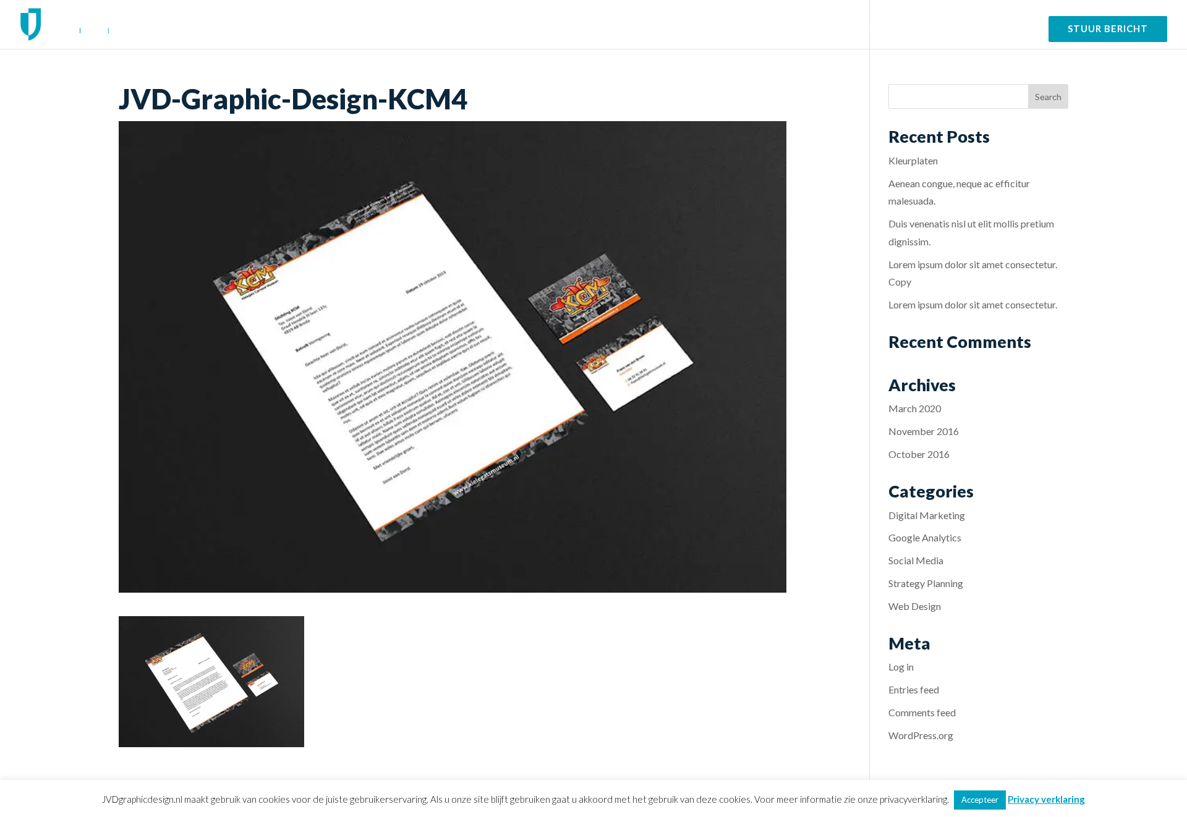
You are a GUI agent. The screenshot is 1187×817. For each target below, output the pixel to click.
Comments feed (922, 712)
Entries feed (913, 689)
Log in (901, 666)
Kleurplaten (913, 160)
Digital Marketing (926, 515)
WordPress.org (920, 735)
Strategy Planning (925, 583)
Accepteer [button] (979, 800)
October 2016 (919, 454)
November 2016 (923, 431)
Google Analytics (924, 537)
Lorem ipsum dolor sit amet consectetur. (972, 304)
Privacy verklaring (1046, 799)
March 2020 (914, 408)
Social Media (915, 560)
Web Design (914, 606)
